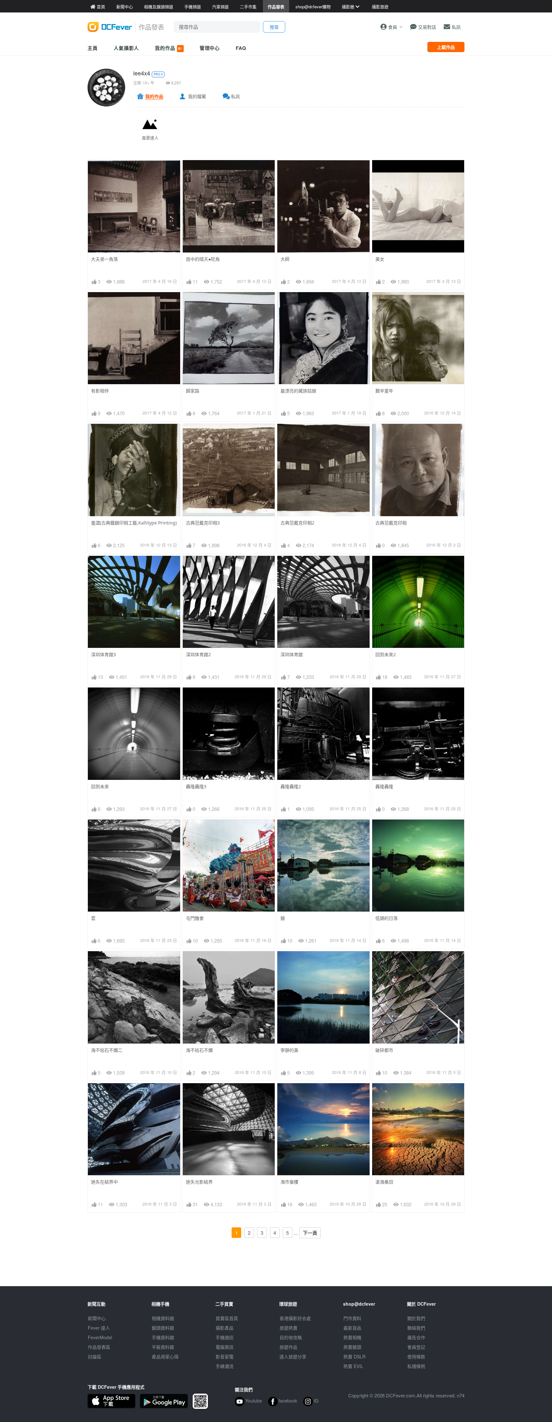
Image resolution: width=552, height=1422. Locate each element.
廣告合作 (416, 1337)
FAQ (241, 47)
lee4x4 (141, 73)
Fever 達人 (99, 1328)
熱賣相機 (352, 1337)
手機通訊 (225, 1337)
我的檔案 (197, 96)
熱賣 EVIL (353, 1366)
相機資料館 (163, 1318)
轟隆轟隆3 (196, 786)
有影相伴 (100, 391)
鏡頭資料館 (163, 1328)
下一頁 (310, 1232)
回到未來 (100, 786)
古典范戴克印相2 (297, 523)
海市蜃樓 (289, 1182)
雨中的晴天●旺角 (203, 259)
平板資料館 (163, 1347)
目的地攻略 (291, 1337)
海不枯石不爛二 (106, 1050)
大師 (284, 259)
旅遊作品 (288, 1347)
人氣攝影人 (126, 47)
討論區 (94, 1356)
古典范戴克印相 (391, 523)
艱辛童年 (384, 391)
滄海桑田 (384, 1182)
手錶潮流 (225, 1366)
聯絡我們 (416, 1328)
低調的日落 (386, 918)
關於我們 (416, 1318)
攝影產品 (225, 1328)
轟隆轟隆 (384, 786)
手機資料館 (163, 1337)
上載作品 (446, 47)
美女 (379, 259)
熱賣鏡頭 (352, 1347)
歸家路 (192, 391)
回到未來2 (385, 654)
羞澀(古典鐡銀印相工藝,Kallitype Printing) (134, 523)
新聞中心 (97, 1318)
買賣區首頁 (227, 1318)
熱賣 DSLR (354, 1356)
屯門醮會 (195, 918)
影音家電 (225, 1356)
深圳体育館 (291, 654)
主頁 (93, 47)
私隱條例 (416, 1366)
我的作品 (168, 47)
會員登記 (416, 1347)
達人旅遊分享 (293, 1356)
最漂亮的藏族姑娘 (298, 391)
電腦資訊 (225, 1347)
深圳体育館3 (103, 654)
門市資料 (352, 1318)
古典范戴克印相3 (203, 523)
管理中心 (210, 47)
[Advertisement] (276, 1271)
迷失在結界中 (104, 1182)
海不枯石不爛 (199, 1050)
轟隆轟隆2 (290, 786)
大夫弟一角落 (104, 259)
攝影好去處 (295, 1318)
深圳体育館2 (198, 654)
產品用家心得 (165, 1356)
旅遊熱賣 (288, 1328)
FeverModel (100, 1337)
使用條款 (416, 1356)
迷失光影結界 (199, 1182)
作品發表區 (99, 1347)
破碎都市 (384, 1050)
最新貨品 (352, 1328)
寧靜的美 (289, 1050)
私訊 (235, 96)
